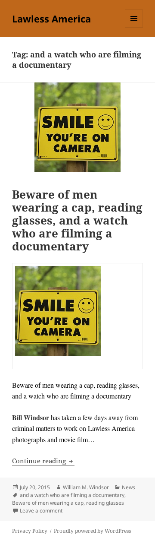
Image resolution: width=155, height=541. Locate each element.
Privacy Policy (29, 531)
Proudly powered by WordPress (92, 531)
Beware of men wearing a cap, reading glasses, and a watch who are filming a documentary (77, 220)
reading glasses (105, 502)
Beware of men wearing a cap (48, 502)
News (128, 487)
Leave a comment (41, 510)
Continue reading (43, 460)
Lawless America (51, 18)
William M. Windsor (86, 487)
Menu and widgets (134, 27)
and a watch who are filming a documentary (72, 495)
